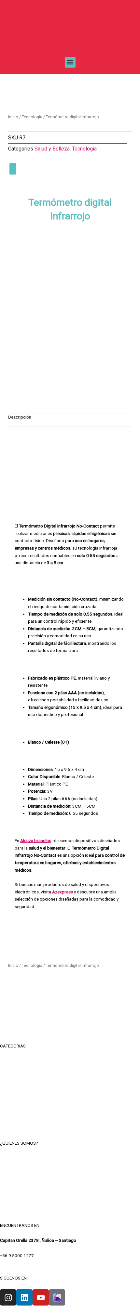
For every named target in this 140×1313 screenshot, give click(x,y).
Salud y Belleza (52, 149)
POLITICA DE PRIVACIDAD (70, 1187)
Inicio (13, 116)
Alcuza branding (35, 840)
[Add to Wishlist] (12, 169)
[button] (70, 62)
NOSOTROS (70, 1158)
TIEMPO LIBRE (70, 1061)
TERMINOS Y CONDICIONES (70, 1173)
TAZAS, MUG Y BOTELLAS (70, 1075)
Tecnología (32, 116)
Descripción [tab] (19, 417)
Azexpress (62, 891)
